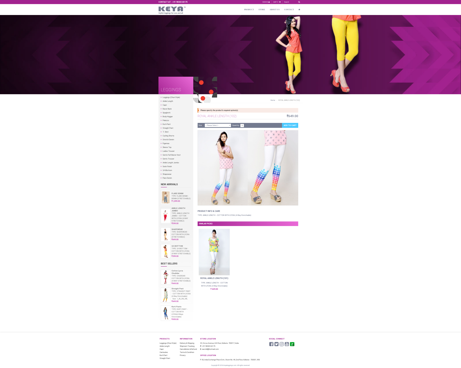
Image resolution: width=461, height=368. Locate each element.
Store (261, 10)
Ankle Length (168, 101)
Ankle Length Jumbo (171, 163)
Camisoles (164, 352)
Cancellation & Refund (188, 349)
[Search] (299, 1)
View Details (214, 255)
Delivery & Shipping (187, 343)
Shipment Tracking (187, 346)
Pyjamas (166, 143)
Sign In (265, 2)
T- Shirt (166, 132)
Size (200, 125)
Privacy (182, 355)
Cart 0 (276, 2)
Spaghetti (166, 113)
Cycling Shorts (168, 136)
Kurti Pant (167, 124)
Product (249, 10)
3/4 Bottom (167, 170)
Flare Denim (167, 178)
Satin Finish (167, 166)
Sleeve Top (167, 147)
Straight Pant (168, 128)
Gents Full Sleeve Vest (172, 155)
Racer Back (167, 109)
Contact (289, 10)
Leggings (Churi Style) (171, 97)
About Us (275, 10)
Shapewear (167, 174)
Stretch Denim (168, 140)
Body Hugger (168, 116)
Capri (165, 105)
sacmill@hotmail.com (210, 349)
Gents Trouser (168, 159)
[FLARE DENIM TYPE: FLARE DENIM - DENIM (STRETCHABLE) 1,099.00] (176, 204)
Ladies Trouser (169, 151)
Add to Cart (290, 125)
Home (273, 100)
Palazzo (166, 120)
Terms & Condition (187, 352)
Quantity (235, 125)
